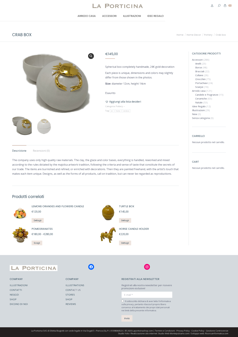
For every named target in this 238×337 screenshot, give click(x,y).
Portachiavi (201, 83)
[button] (91, 56)
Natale (199, 102)
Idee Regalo (199, 106)
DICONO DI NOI (19, 304)
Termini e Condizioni (165, 330)
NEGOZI (14, 294)
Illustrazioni (198, 110)
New (194, 114)
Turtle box (126, 206)
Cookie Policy (197, 330)
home (118, 111)
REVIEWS (71, 304)
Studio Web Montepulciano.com (173, 333)
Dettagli (37, 220)
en (112, 111)
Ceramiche (201, 98)
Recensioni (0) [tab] (41, 150)
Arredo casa (198, 90)
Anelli (198, 63)
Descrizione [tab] (19, 150)
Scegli (37, 243)
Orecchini (200, 79)
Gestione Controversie (217, 330)
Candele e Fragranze (206, 94)
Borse (198, 67)
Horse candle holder (134, 229)
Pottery (119, 106)
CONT (69, 289)
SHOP (13, 299)
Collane (199, 75)
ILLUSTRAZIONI (19, 285)
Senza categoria (201, 118)
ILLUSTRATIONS (75, 285)
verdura (126, 111)
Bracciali (199, 71)
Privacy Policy (183, 330)
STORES (70, 294)
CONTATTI (16, 289)
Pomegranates (42, 229)
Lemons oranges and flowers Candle (58, 206)
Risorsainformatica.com (216, 333)
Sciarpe (199, 86)
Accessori (197, 59)
